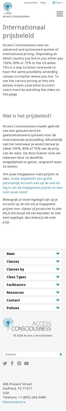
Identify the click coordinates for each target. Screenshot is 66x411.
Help (43, 2)
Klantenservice (14, 402)
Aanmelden (31, 2)
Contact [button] (13, 300)
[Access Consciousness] (8, 8)
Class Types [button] (16, 277)
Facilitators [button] (16, 284)
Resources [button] (15, 292)
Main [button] (11, 253)
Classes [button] (13, 261)
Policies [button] (13, 308)
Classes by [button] (15, 269)
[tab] (33, 254)
